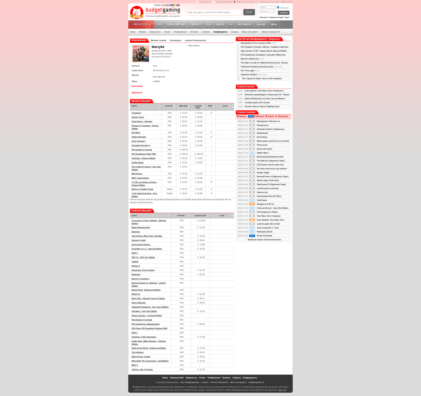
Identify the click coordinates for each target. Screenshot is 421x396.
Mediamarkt (262, 133)
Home (133, 32)
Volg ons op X (204, 2)
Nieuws (142, 32)
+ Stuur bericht (193, 46)
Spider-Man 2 (259, 153)
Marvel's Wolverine (252, 59)
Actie (225, 106)
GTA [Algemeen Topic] (267, 212)
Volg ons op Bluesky (224, 2)
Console (169, 106)
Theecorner (262, 145)
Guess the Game (264, 149)
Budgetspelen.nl (256, 382)
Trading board (213, 378)
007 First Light (250, 71)
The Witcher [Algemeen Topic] (270, 161)
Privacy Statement (219, 382)
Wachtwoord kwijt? (277, 17)
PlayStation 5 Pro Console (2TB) (258, 43)
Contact (234, 32)
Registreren (264, 17)
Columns (206, 32)
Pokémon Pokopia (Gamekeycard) (261, 67)
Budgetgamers (221, 32)
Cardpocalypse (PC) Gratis (257, 102)
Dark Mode (288, 2)
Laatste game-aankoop (267, 188)
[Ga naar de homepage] (155, 12)
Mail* (210, 106)
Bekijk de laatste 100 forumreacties (264, 240)
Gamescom (262, 192)
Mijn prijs (183, 106)
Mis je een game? (250, 32)
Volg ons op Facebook (245, 2)
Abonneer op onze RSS (270, 2)
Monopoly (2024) (261, 232)
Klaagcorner (262, 125)
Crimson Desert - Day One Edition (269, 208)
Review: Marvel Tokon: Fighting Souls (262, 106)
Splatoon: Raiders (254, 74)
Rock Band (261, 137)
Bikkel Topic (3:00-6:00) (267, 180)
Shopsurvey (155, 32)
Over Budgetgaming (189, 382)
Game (134, 106)
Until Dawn (258, 200)
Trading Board (180, 32)
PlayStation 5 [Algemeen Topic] (271, 184)
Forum (167, 32)
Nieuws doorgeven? (271, 32)
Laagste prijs (198, 107)
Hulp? (287, 17)
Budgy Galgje (262, 172)
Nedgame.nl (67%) (265, 204)
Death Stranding (261, 236)
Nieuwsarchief (177, 378)
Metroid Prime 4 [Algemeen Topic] (272, 176)
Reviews (194, 32)
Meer (274, 24)
